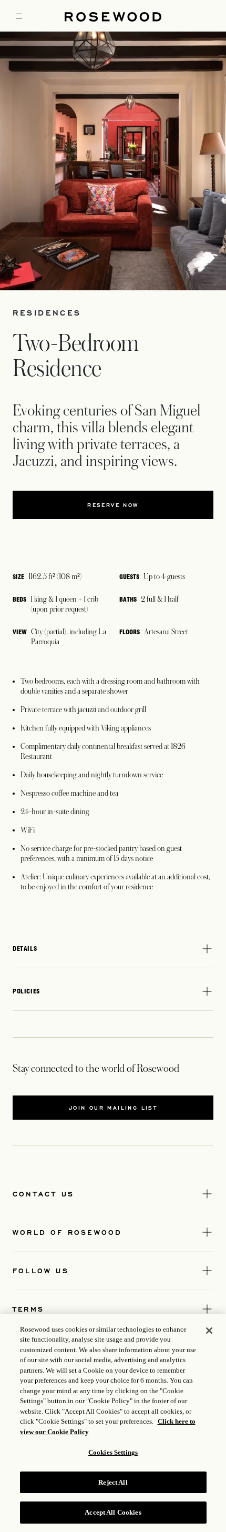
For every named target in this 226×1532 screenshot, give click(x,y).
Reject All (112, 1482)
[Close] (209, 1330)
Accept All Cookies (113, 1512)
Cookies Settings (113, 1452)
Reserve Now (112, 505)
